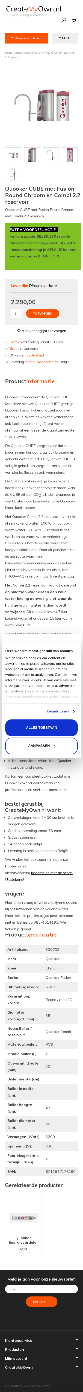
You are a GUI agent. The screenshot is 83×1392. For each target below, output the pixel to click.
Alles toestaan (41, 728)
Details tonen (58, 711)
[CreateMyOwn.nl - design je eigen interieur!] (33, 11)
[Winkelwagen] (74, 20)
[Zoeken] (64, 20)
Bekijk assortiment (28, 38)
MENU (66, 38)
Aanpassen (39, 746)
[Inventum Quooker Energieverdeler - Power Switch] (23, 1213)
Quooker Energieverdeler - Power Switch (23, 1240)
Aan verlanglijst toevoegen (43, 330)
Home (8, 52)
